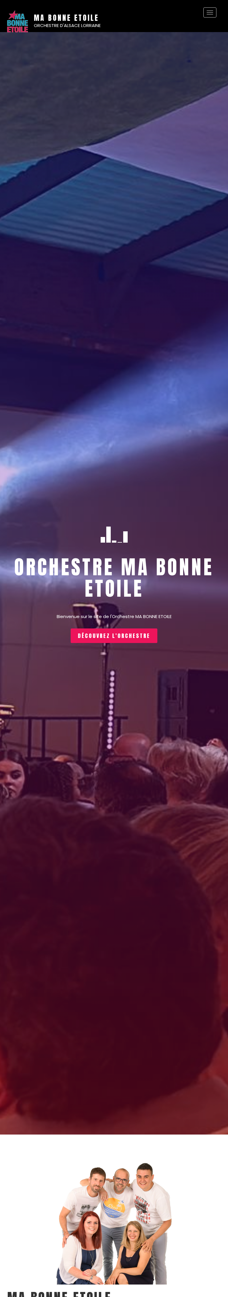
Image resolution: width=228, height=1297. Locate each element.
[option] (114, 583)
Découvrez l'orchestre (114, 636)
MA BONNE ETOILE (66, 17)
